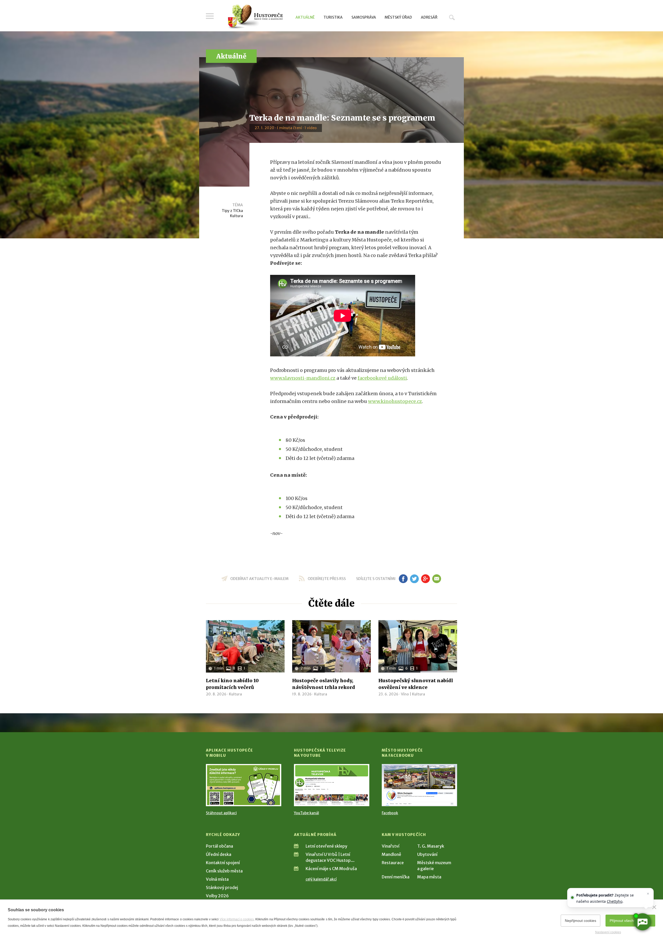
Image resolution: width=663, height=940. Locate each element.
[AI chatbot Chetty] (642, 922)
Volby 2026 (217, 895)
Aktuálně (305, 17)
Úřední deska (218, 854)
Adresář (429, 17)
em (436, 578)
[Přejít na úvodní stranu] (255, 16)
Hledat (452, 17)
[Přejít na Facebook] (419, 785)
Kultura (236, 216)
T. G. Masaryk (430, 846)
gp (425, 578)
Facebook (390, 813)
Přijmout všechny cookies (630, 921)
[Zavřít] (654, 907)
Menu (210, 16)
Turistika (333, 17)
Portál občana (219, 846)
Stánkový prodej (222, 887)
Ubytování (427, 854)
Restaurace (393, 862)
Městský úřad (398, 17)
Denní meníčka (395, 876)
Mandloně (391, 854)
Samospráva (363, 17)
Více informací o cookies (237, 919)
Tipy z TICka (232, 210)
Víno (405, 694)
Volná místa (217, 879)
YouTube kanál (306, 813)
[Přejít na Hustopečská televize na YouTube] (331, 785)
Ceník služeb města (224, 870)
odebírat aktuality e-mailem (259, 578)
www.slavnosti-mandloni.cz (302, 378)
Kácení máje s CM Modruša (331, 868)
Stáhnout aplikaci (221, 813)
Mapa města (429, 876)
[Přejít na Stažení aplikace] (243, 785)
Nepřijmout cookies (580, 921)
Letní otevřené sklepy (326, 846)
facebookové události (382, 378)
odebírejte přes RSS (327, 578)
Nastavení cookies (608, 932)
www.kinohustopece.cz (395, 401)
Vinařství (390, 846)
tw (414, 578)
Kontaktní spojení (223, 862)
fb (403, 578)
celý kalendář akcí (321, 879)
